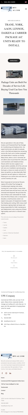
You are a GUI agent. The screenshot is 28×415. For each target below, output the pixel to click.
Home (2, 378)
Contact (3, 390)
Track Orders (14, 262)
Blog (2, 393)
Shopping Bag (14, 267)
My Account (14, 257)
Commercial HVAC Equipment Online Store (12, 381)
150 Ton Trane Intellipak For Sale (10, 384)
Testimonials (4, 387)
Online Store (14, 60)
